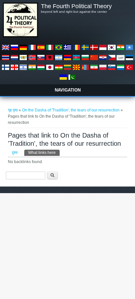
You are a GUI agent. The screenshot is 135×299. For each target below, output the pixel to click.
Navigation (68, 90)
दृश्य (15, 152)
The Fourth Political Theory (76, 6)
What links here (44, 152)
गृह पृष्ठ (13, 110)
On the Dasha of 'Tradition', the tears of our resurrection (71, 110)
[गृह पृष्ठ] (20, 36)
